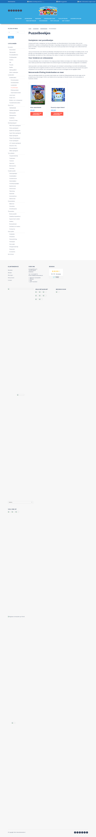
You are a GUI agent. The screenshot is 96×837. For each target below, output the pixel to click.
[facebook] (9, 11)
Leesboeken (11, 75)
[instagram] (11, 11)
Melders (11, 221)
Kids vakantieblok (35, 107)
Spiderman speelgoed (14, 130)
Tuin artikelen (11, 153)
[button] (36, 114)
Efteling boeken (15, 90)
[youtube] (14, 11)
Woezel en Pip (13, 145)
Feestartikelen (11, 201)
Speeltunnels (12, 186)
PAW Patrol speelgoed (15, 125)
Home (30, 28)
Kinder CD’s (12, 97)
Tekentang (12, 191)
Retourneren (11, 277)
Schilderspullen (13, 57)
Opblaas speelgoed (14, 110)
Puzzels (11, 65)
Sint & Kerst (11, 254)
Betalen (10, 272)
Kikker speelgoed (13, 150)
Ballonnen (11, 203)
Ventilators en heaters (14, 226)
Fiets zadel (12, 244)
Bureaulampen (13, 224)
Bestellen (10, 270)
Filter (11, 37)
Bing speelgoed (13, 148)
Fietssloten (12, 236)
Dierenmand (12, 188)
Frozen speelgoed (13, 140)
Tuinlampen (12, 158)
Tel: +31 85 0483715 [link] (33, 274)
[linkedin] (18, 11)
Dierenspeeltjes (13, 173)
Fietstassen (12, 241)
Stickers (11, 59)
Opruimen (11, 163)
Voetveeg (11, 168)
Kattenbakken (12, 181)
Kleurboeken (12, 49)
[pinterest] (21, 11)
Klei (10, 62)
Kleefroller (11, 193)
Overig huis (12, 229)
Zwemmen (10, 105)
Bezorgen (10, 275)
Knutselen (10, 47)
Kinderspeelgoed (12, 123)
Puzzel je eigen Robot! (58, 107)
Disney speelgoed (13, 128)
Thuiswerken (11, 211)
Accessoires (12, 251)
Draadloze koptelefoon (15, 216)
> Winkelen (31, 279)
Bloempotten (12, 166)
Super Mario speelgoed (15, 133)
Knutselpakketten (13, 54)
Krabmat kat (12, 198)
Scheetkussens (13, 208)
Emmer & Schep (13, 120)
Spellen (11, 67)
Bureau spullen (13, 214)
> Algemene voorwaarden (35, 277)
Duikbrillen (11, 118)
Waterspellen (12, 113)
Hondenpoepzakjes (14, 183)
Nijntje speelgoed (13, 135)
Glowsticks (12, 206)
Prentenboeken (15, 80)
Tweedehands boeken (14, 102)
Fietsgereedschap (13, 246)
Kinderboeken (12, 77)
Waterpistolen (12, 115)
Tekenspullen (12, 52)
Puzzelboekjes (14, 87)
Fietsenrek (12, 249)
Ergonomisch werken (14, 219)
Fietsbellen (12, 234)
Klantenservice (11, 1)
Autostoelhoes (13, 196)
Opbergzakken (13, 70)
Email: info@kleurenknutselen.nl (36, 275)
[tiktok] (16, 11)
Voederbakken (12, 176)
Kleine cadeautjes (13, 72)
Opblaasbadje (12, 108)
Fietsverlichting (13, 239)
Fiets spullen (11, 231)
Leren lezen (12, 95)
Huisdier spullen (12, 171)
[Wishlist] (75, 10)
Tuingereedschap (13, 155)
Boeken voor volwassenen (15, 100)
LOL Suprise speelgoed (15, 143)
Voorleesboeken (15, 82)
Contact (10, 280)
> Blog (30, 280)
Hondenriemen (13, 178)
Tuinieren (11, 160)
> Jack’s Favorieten (33, 281)
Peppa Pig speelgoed (14, 138)
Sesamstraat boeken (16, 92)
